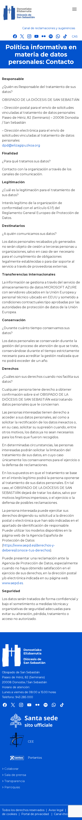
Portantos (35, 757)
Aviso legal (56, 810)
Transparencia (14, 781)
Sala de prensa (15, 775)
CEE (31, 741)
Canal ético (61, 814)
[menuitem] (75, 36)
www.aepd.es (12, 583)
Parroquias (12, 787)
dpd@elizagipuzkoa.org (21, 145)
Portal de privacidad (35, 814)
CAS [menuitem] (75, 36)
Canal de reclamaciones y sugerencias (48, 28)
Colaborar (11, 769)
